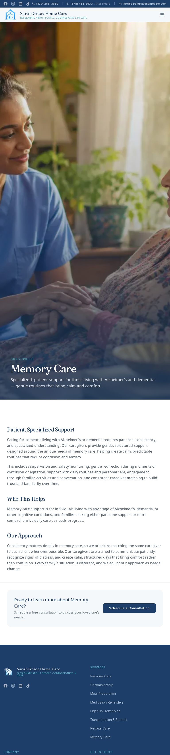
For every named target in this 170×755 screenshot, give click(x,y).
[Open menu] (162, 14)
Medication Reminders (107, 702)
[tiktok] (28, 4)
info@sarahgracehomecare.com (144, 3)
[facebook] (6, 4)
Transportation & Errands (108, 720)
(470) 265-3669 (47, 3)
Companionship (101, 685)
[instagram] (13, 4)
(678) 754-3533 (90, 3)
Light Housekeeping (105, 711)
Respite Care (100, 728)
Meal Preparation (103, 693)
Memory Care (100, 737)
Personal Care (101, 676)
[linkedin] (21, 4)
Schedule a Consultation (129, 608)
